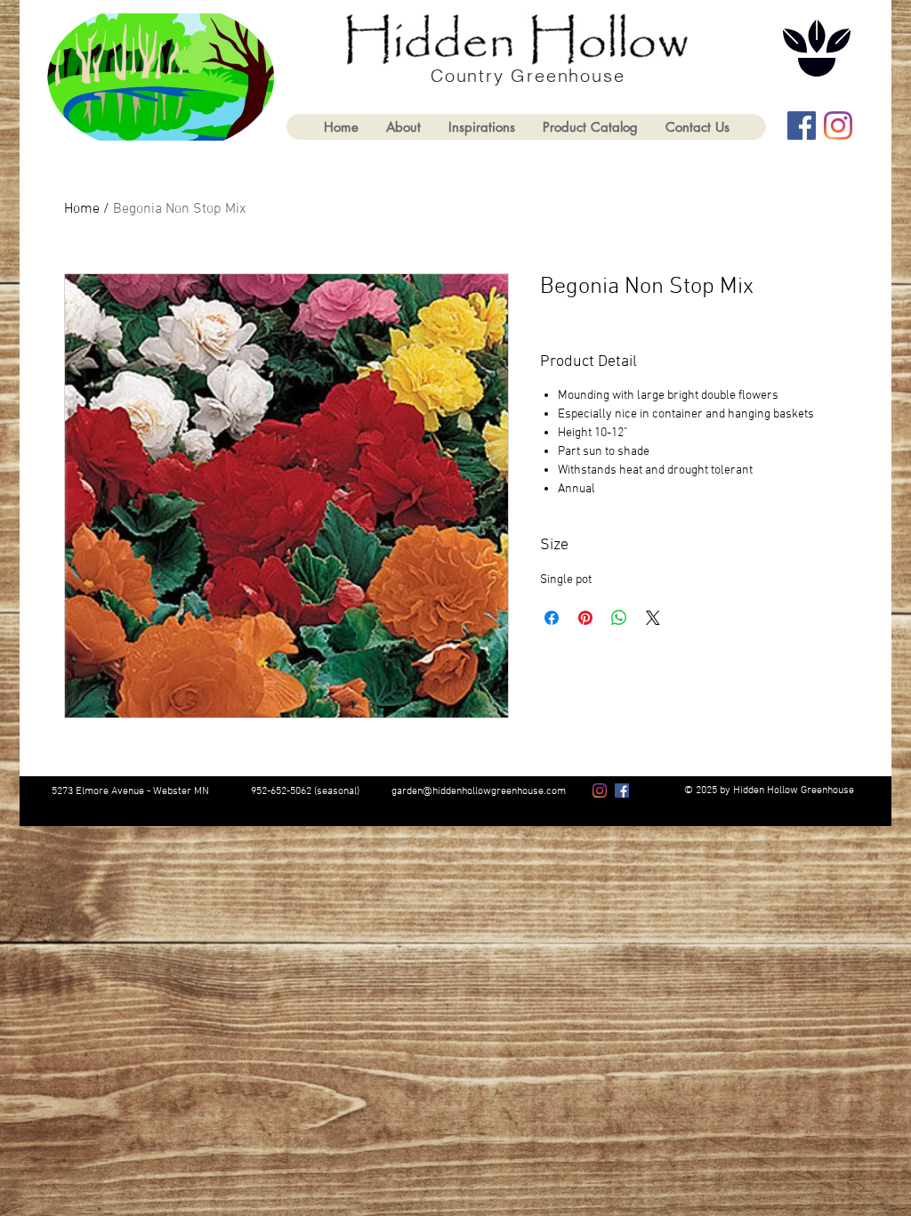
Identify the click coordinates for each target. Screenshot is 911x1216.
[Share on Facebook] (551, 617)
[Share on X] (653, 617)
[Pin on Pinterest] (585, 617)
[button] (589, 127)
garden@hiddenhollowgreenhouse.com (478, 791)
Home (82, 209)
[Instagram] (838, 125)
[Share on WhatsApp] (619, 617)
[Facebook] (801, 125)
